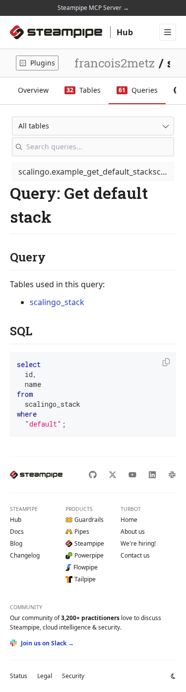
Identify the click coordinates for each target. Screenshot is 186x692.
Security (73, 676)
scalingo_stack (57, 302)
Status (18, 676)
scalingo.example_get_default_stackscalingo (96, 171)
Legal (44, 676)
